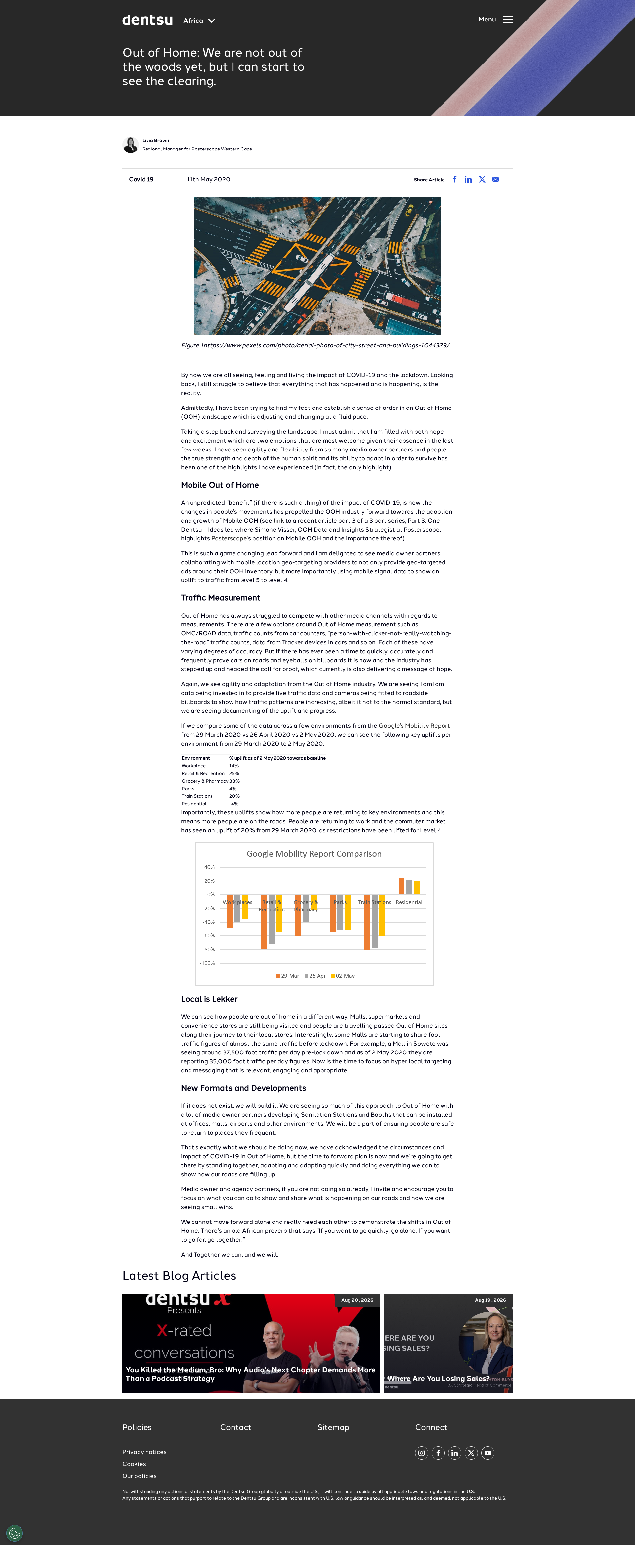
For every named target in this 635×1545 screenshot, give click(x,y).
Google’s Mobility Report (414, 726)
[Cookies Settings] (14, 1533)
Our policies (139, 1476)
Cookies (134, 1464)
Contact (236, 1428)
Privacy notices (144, 1452)
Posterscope (229, 539)
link (279, 521)
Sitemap (333, 1428)
